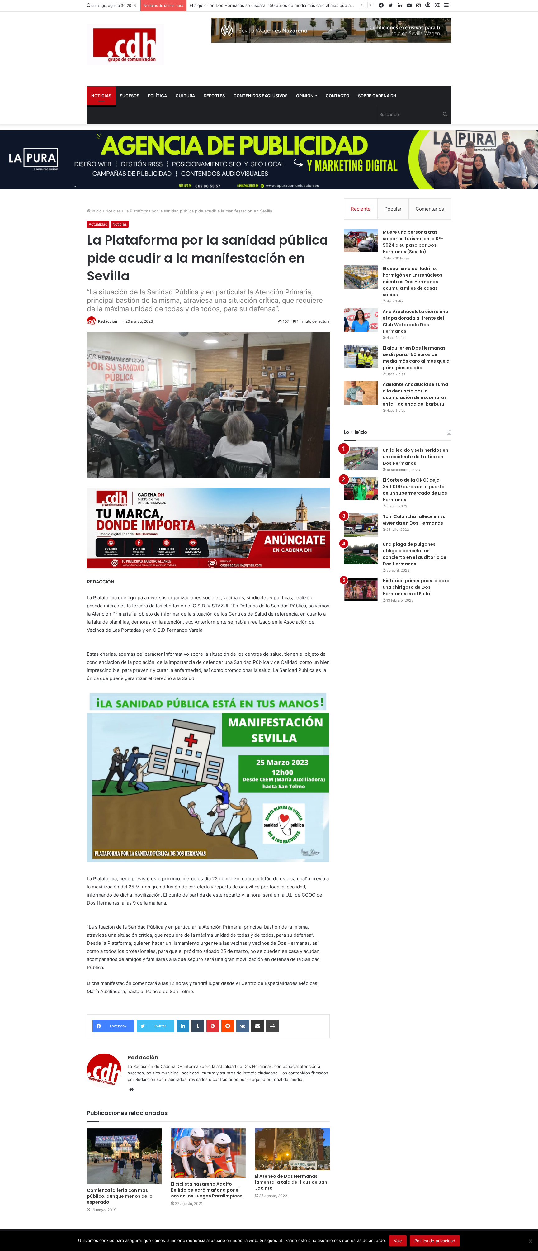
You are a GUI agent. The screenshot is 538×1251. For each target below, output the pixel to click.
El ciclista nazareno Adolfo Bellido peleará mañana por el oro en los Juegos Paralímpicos (207, 1190)
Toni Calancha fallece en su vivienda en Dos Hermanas (414, 519)
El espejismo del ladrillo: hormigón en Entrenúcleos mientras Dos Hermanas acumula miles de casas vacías (412, 281)
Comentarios (430, 209)
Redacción (107, 321)
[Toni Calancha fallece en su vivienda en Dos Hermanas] (361, 525)
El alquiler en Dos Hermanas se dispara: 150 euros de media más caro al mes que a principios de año (416, 358)
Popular (393, 209)
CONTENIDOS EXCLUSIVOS (260, 95)
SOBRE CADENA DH (377, 95)
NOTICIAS (101, 95)
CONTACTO (337, 95)
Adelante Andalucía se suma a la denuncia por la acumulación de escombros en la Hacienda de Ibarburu (415, 394)
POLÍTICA (157, 95)
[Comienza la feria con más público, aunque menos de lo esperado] (124, 1156)
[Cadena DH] (125, 44)
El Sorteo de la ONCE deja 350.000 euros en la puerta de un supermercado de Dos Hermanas (415, 490)
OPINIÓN (305, 95)
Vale (398, 1240)
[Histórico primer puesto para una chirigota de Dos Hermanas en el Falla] (361, 589)
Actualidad (98, 224)
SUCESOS (129, 95)
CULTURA (185, 95)
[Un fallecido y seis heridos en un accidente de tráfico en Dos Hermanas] (361, 458)
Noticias (113, 210)
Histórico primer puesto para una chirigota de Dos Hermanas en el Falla (416, 587)
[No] (530, 1241)
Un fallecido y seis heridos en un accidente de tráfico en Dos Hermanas (415, 456)
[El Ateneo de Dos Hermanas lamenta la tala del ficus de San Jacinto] (292, 1149)
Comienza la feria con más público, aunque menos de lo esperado (120, 1196)
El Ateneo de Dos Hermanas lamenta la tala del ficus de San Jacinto (291, 1182)
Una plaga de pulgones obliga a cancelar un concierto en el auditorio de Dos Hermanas (414, 554)
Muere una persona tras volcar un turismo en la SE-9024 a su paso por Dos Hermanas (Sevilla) (413, 242)
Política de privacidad (434, 1240)
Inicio (96, 210)
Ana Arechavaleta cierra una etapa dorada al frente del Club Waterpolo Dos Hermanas (415, 321)
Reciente (360, 209)
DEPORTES (214, 95)
